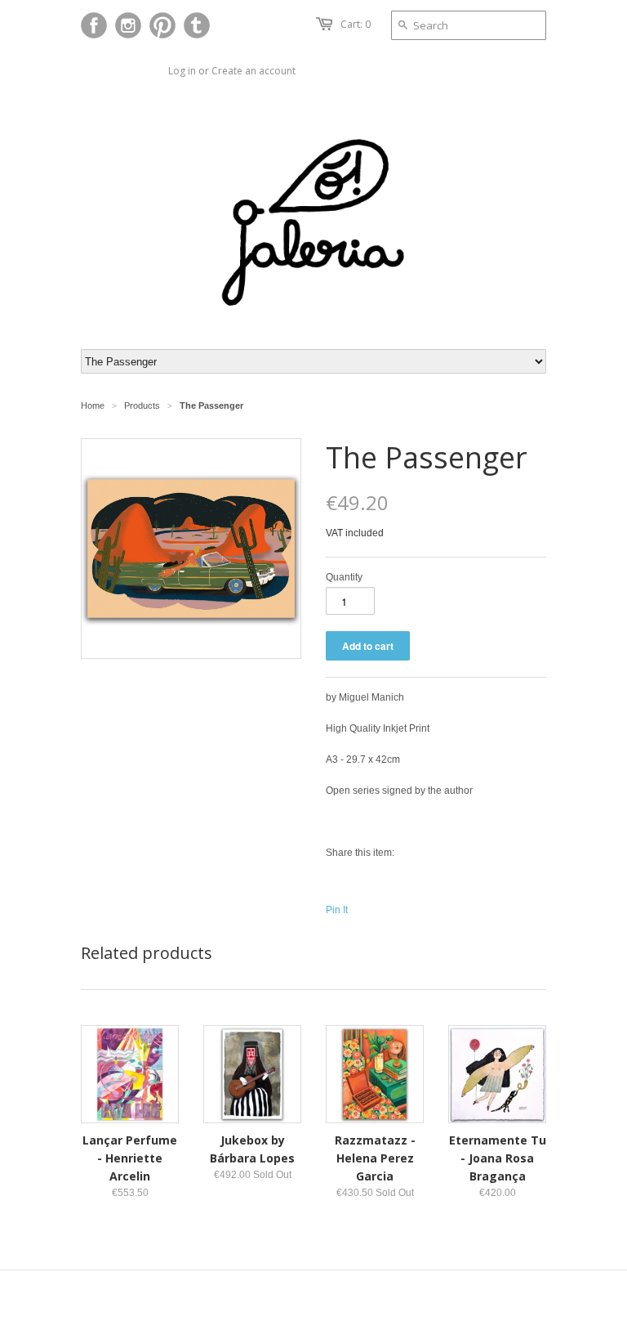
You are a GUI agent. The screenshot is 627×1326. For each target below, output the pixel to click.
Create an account (253, 71)
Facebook (94, 25)
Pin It (337, 910)
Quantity (344, 577)
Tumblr (197, 25)
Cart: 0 (355, 24)
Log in (182, 71)
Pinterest (162, 25)
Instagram (128, 25)
